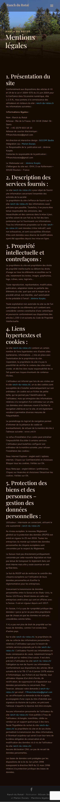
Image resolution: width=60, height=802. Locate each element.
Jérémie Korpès (33, 163)
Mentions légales (40, 797)
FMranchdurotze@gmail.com (38, 692)
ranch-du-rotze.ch (45, 103)
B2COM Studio (46, 140)
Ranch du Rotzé (15, 794)
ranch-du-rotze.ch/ (22, 190)
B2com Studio (45, 794)
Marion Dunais (28, 143)
